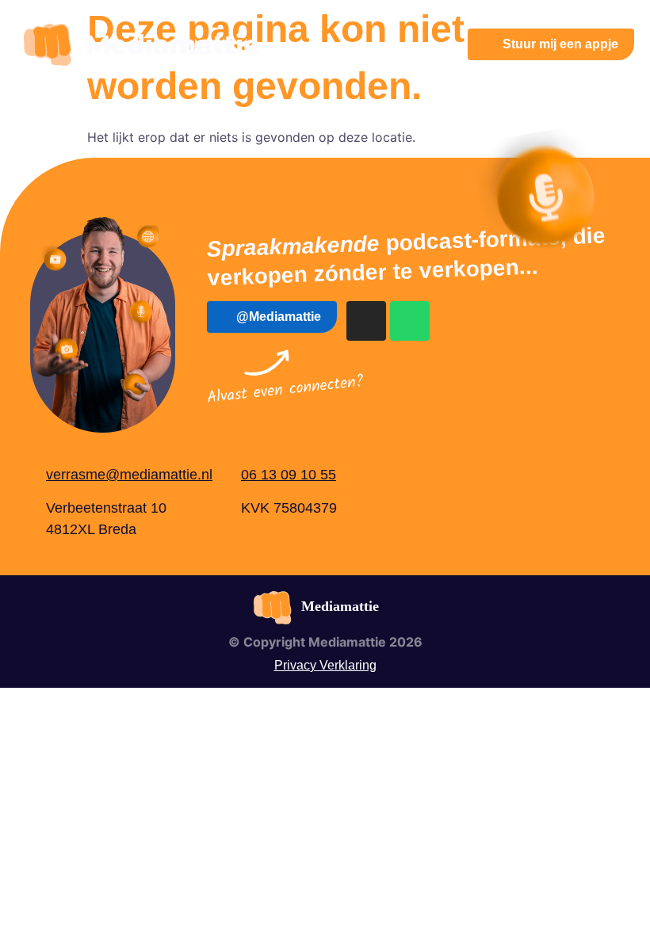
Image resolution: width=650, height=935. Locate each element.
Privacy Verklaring (325, 665)
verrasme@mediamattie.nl (129, 475)
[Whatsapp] (410, 321)
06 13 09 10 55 (288, 475)
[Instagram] (366, 321)
